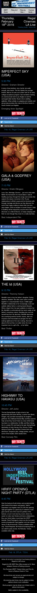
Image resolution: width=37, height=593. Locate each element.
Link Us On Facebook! (11, 118)
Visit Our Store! (9, 126)
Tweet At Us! (8, 122)
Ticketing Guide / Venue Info (27, 27)
